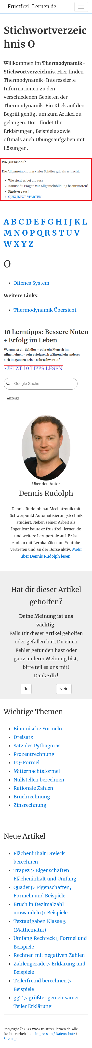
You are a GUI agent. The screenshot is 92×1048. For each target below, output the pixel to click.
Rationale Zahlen (33, 788)
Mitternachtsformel (36, 771)
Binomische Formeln (37, 729)
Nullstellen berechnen (38, 780)
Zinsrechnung (29, 805)
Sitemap (10, 1039)
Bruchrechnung (31, 797)
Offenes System (31, 283)
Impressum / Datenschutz (55, 1034)
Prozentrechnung (33, 754)
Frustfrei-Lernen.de (32, 6)
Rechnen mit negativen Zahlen (49, 955)
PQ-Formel (26, 762)
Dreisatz (23, 737)
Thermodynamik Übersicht (45, 310)
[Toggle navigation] (81, 7)
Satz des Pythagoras (37, 746)
